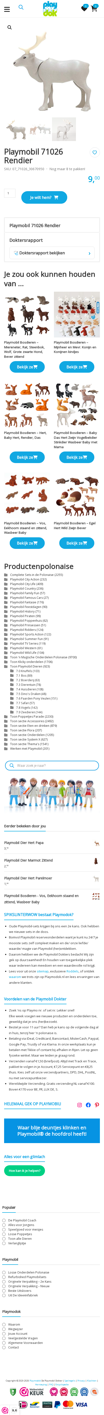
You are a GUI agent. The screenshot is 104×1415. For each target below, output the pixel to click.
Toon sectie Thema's (24, 744)
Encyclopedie (62, 1384)
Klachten (92, 1380)
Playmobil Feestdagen (25, 607)
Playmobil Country (23, 588)
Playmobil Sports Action (27, 634)
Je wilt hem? (41, 197)
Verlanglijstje (17, 1243)
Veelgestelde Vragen (23, 1338)
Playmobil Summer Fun (26, 639)
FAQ (51, 1384)
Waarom (14, 1324)
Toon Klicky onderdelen (26, 662)
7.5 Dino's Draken (28, 694)
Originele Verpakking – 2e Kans (29, 1282)
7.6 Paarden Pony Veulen (33, 698)
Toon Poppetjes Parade (27, 716)
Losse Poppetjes (20, 1234)
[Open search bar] (21, 7)
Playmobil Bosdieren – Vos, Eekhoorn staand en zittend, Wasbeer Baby (25, 528)
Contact (13, 1347)
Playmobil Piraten (22, 616)
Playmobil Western (23, 648)
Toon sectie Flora (22, 730)
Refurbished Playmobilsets (27, 1277)
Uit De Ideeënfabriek (23, 1295)
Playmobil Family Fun (24, 593)
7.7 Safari (22, 703)
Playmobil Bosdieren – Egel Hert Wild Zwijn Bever (75, 525)
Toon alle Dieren (20, 1239)
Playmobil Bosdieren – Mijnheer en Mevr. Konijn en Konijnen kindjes (75, 347)
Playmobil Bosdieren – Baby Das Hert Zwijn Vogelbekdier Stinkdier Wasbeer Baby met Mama (75, 440)
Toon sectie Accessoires (27, 721)
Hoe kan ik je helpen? (24, 1170)
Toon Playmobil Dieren (26, 666)
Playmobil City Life (23, 584)
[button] (9, 27)
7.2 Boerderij (25, 680)
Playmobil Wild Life (23, 653)
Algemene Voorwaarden (25, 1343)
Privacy (81, 1380)
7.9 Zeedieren (25, 712)
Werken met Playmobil (26, 749)
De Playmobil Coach (22, 1220)
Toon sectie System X (25, 739)
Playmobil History (22, 611)
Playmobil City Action (24, 579)
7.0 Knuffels (24, 671)
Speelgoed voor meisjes (25, 1229)
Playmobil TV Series (24, 643)
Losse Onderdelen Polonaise (28, 1272)
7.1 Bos (21, 675)
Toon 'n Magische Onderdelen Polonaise (38, 657)
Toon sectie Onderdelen (27, 735)
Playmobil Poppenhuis (26, 621)
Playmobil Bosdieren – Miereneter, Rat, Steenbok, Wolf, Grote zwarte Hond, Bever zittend (24, 349)
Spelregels (70, 1380)
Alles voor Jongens (21, 1225)
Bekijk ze (25, 367)
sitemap (43, 971)
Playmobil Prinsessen (25, 625)
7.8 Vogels (23, 707)
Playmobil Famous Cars (26, 598)
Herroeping (41, 1384)
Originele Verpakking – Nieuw (29, 1286)
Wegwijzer (15, 1329)
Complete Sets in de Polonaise (32, 575)
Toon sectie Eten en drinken (29, 726)
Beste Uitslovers (19, 1291)
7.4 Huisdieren (26, 689)
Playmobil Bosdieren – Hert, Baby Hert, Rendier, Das (25, 435)
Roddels (73, 971)
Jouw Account (17, 1334)
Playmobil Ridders (23, 630)
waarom (15, 977)
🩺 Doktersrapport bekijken (52, 253)
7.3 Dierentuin (25, 685)
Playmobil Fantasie (23, 602)
